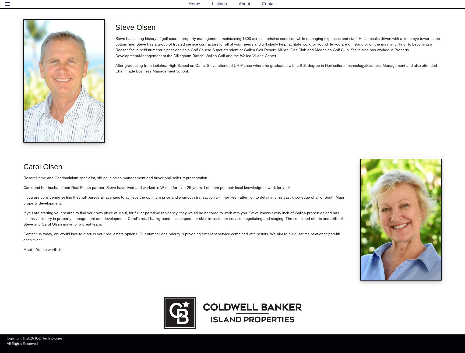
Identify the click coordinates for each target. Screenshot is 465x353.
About (244, 4)
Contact (269, 4)
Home (194, 4)
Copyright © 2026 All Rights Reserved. (35, 341)
